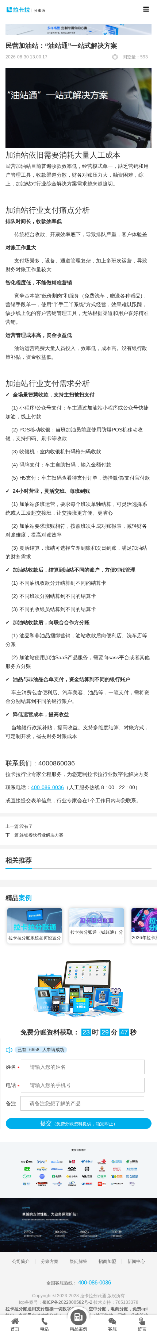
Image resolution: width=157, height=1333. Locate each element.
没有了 (26, 826)
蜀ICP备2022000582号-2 (67, 1302)
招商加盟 (107, 1261)
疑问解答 (78, 1261)
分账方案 (49, 1261)
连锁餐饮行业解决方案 (42, 835)
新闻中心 (136, 1261)
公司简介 (21, 1261)
